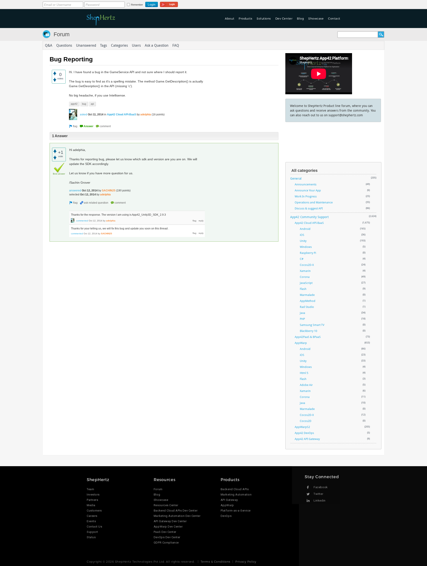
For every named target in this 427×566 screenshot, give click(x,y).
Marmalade (307, 295)
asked (83, 114)
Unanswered (86, 45)
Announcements (305, 184)
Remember (137, 4)
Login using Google (169, 3)
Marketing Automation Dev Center (177, 516)
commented (82, 220)
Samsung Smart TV (312, 325)
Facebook (321, 487)
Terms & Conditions (215, 561)
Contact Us (94, 526)
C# (301, 259)
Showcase (316, 18)
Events (91, 521)
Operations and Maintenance (314, 202)
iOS (302, 235)
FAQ (175, 45)
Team (90, 489)
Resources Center (166, 505)
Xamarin (305, 271)
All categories (304, 170)
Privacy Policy (245, 561)
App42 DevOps (304, 433)
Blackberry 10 (308, 331)
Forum (62, 34)
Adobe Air (306, 385)
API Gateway (229, 500)
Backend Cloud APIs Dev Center (175, 510)
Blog (157, 494)
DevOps (226, 516)
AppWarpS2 (302, 427)
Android (305, 229)
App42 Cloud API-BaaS (121, 114)
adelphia (145, 114)
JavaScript (306, 283)
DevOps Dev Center (167, 537)
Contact (334, 18)
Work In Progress (306, 196)
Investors (93, 494)
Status (91, 537)
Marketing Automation (236, 494)
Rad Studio (307, 307)
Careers (92, 516)
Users (136, 45)
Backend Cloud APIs (235, 489)
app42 (74, 103)
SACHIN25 (108, 190)
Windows (306, 247)
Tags (103, 45)
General (296, 178)
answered (75, 190)
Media (91, 505)
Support (92, 532)
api (92, 103)
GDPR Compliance (166, 542)
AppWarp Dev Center (168, 526)
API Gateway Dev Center (170, 521)
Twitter (318, 494)
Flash (303, 289)
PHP (302, 319)
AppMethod (307, 301)
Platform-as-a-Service (236, 510)
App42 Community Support (309, 217)
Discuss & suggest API (309, 208)
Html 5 (304, 373)
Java (302, 313)
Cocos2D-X (307, 265)
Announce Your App (308, 190)
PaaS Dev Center (165, 532)
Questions (64, 45)
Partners (92, 500)
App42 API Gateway (307, 439)
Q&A (48, 45)
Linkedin (319, 500)
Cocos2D (305, 421)
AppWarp (301, 343)
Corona (305, 277)
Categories (119, 45)
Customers (94, 510)
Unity (303, 241)
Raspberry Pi (308, 253)
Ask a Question (156, 45)
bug (84, 103)
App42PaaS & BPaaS (308, 337)
